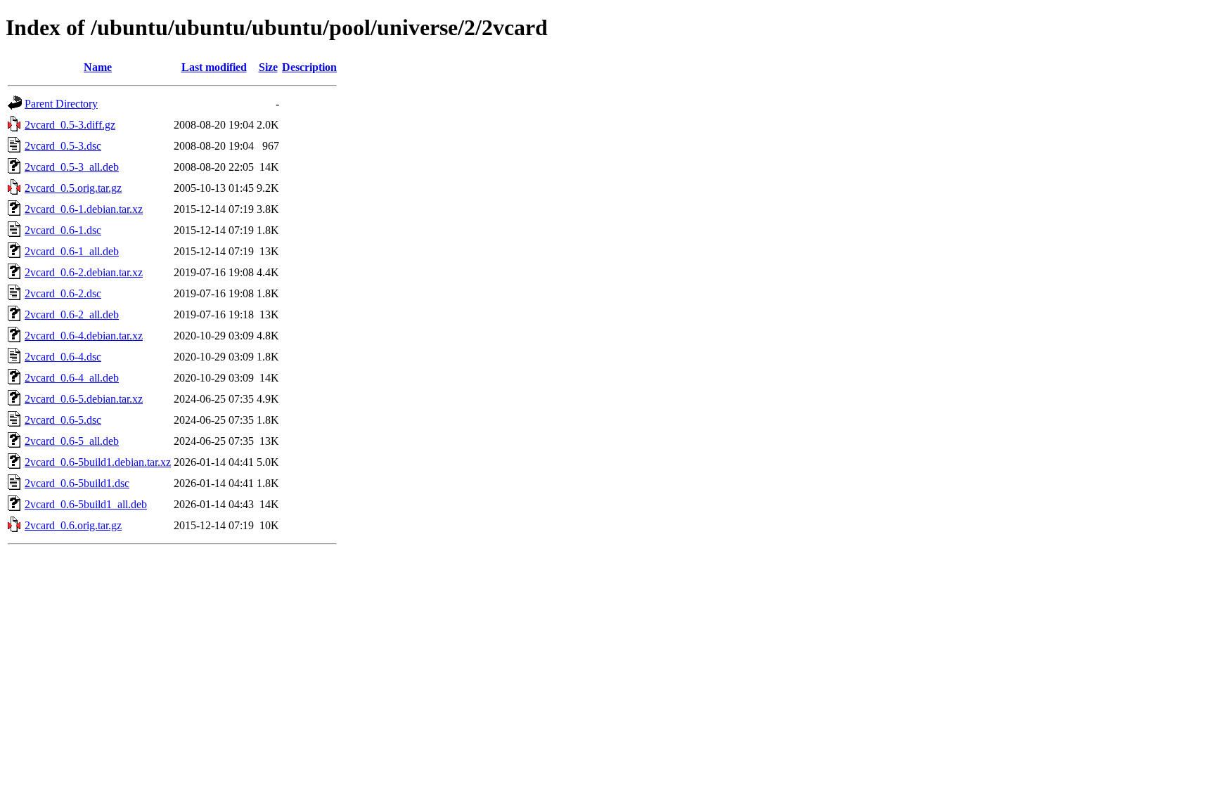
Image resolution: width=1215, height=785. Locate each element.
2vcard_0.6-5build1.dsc (77, 483)
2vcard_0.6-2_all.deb (72, 314)
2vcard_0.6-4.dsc (63, 357)
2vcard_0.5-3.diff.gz (70, 125)
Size (268, 67)
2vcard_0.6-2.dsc (63, 293)
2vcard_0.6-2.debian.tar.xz (84, 272)
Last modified (214, 67)
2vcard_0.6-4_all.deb (72, 378)
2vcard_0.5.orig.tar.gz (73, 188)
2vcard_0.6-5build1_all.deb (86, 504)
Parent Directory (61, 104)
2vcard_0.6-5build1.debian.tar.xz (98, 462)
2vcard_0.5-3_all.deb (72, 167)
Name (98, 67)
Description (309, 67)
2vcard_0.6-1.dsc (63, 230)
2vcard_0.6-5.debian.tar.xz (84, 399)
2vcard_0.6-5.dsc (63, 420)
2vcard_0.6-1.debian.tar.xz (84, 209)
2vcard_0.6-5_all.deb (72, 441)
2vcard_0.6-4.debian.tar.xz (84, 336)
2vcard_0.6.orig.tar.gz (73, 525)
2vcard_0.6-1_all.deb (72, 251)
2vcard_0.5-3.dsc (63, 146)
